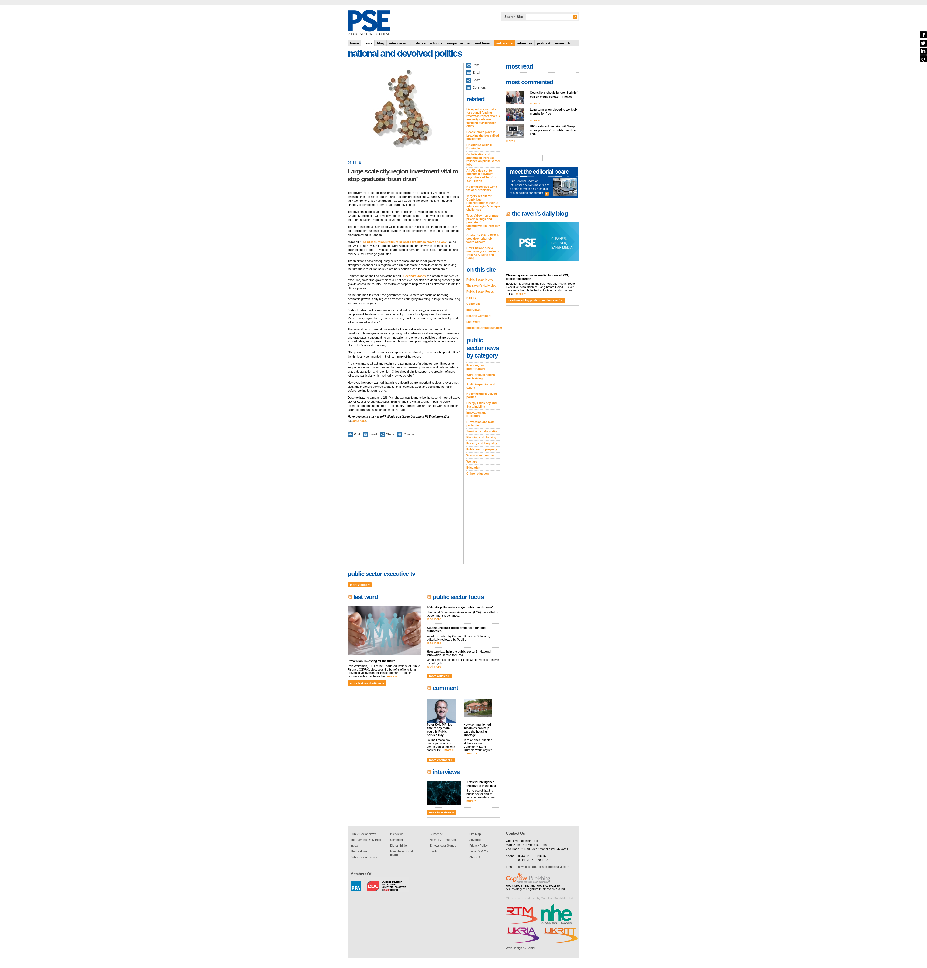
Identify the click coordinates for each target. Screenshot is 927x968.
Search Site (513, 17)
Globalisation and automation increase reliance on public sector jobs (483, 159)
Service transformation (482, 431)
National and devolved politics (481, 395)
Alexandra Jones (414, 276)
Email (373, 434)
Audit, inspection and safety (480, 386)
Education (473, 467)
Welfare (471, 461)
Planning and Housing (481, 437)
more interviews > (441, 812)
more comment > (441, 760)
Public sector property (481, 449)
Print (357, 434)
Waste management (480, 455)
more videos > (360, 585)
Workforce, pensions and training (480, 376)
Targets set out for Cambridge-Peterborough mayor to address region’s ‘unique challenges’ (483, 202)
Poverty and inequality (481, 443)
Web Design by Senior (520, 948)
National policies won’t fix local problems (481, 188)
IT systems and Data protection (480, 423)
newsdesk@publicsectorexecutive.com (543, 867)
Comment (410, 434)
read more (434, 619)
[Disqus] (404, 503)
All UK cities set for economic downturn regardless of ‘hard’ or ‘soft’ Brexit (481, 175)
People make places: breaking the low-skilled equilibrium (482, 136)
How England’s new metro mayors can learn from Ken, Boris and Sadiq (482, 253)
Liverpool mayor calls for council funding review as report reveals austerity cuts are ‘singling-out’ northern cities (483, 118)
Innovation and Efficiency (476, 414)
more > (392, 676)
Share (390, 434)
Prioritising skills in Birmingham (479, 146)
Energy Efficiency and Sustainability (481, 404)
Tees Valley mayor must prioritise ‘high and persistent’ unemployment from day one (483, 222)
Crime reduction (477, 473)
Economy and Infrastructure (475, 367)
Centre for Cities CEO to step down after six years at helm (482, 239)
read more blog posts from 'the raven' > (535, 300)
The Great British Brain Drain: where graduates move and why (403, 242)
